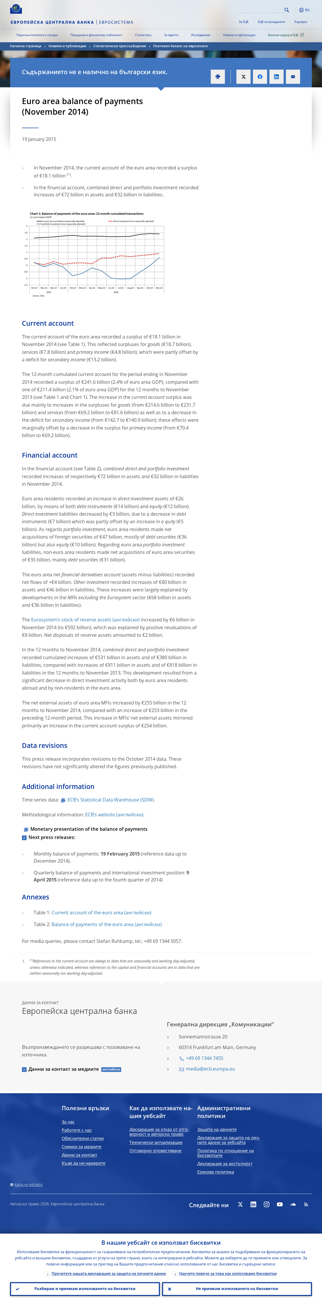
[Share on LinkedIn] (276, 77)
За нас (68, 1122)
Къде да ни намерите (83, 1163)
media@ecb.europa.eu (210, 1069)
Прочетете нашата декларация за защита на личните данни (109, 1274)
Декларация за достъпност (224, 1164)
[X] (240, 1204)
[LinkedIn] (253, 1204)
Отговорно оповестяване (155, 1151)
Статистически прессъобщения (119, 46)
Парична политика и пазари (37, 35)
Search (287, 10)
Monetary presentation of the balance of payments (89, 829)
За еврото (171, 35)
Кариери (300, 22)
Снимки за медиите (81, 1147)
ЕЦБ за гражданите (271, 22)
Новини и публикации (239, 35)
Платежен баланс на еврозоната (180, 46)
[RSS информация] (306, 1204)
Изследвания (200, 35)
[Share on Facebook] (260, 77)
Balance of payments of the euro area (92, 925)
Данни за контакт (79, 1155)
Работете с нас (77, 1130)
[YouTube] (279, 1204)
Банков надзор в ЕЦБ (283, 35)
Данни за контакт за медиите (64, 1069)
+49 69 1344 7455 (204, 1058)
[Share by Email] (293, 77)
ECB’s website (100, 815)
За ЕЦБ (243, 22)
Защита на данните (217, 1130)
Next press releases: (52, 837)
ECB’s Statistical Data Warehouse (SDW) (110, 800)
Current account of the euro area (87, 913)
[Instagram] (266, 1204)
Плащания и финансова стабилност (96, 35)
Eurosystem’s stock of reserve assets (71, 620)
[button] (295, 10)
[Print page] (218, 77)
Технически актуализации (155, 1143)
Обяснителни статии (83, 1139)
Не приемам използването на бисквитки (237, 1289)
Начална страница (25, 46)
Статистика (143, 35)
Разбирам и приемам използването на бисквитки (85, 1289)
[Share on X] (243, 77)
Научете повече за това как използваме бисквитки (228, 1274)
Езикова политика (215, 1172)
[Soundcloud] (293, 1204)
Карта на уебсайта (28, 1184)
